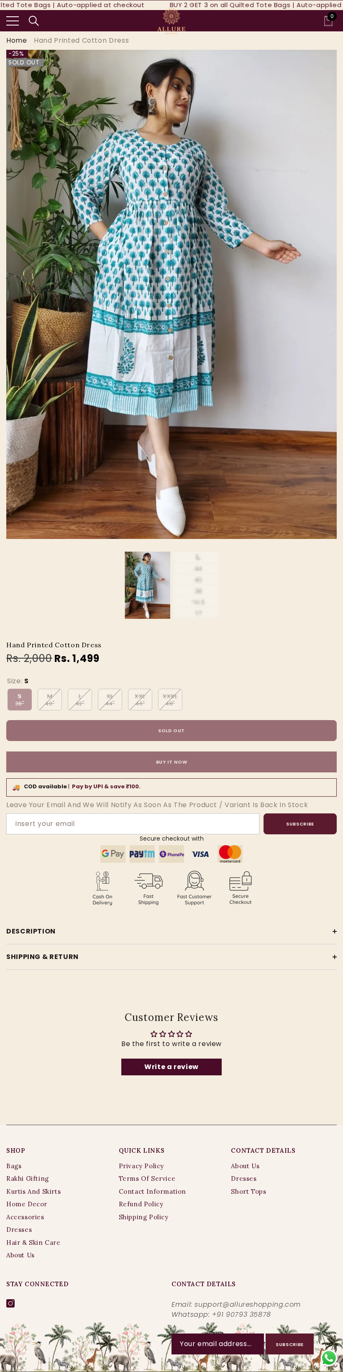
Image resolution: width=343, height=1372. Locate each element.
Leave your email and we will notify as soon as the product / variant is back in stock (157, 805)
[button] (34, 21)
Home (16, 40)
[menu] (12, 21)
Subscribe (300, 824)
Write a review (171, 1067)
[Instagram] (10, 1303)
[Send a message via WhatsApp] (329, 1358)
